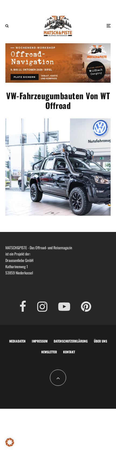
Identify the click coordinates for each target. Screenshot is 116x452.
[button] (9, 442)
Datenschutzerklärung (71, 341)
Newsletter (49, 352)
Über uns (100, 341)
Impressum (39, 341)
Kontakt (69, 352)
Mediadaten (17, 341)
